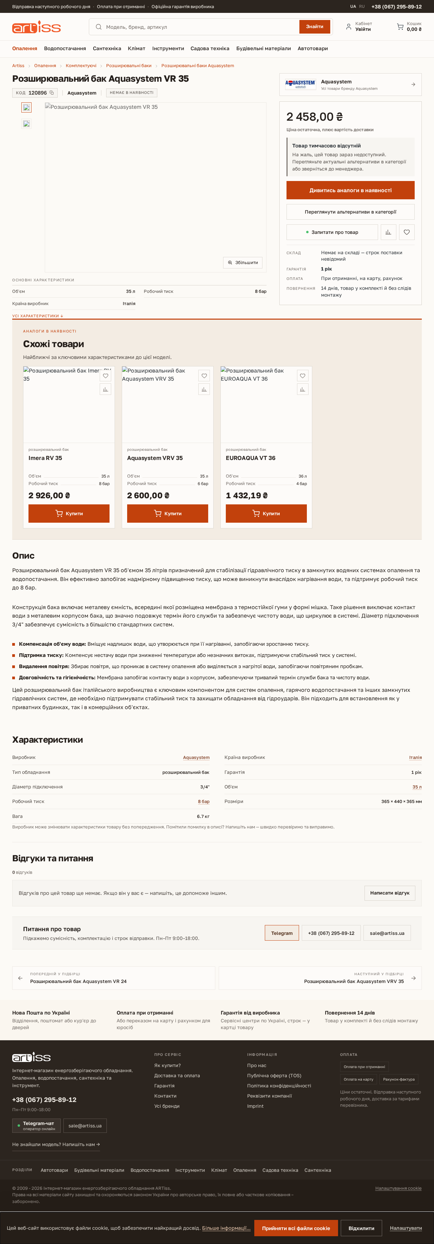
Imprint (255, 1106)
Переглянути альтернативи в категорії (350, 212)
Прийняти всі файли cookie (296, 1228)
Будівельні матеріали (99, 1170)
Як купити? (167, 1065)
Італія (415, 757)
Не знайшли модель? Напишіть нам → (56, 1144)
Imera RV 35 (45, 457)
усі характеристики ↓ (37, 316)
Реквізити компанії (269, 1096)
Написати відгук (390, 893)
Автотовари (54, 1170)
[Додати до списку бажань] (407, 232)
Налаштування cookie (398, 1188)
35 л (417, 786)
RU (362, 6)
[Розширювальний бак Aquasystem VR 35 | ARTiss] (155, 187)
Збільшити (246, 262)
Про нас (257, 1065)
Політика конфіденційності (279, 1085)
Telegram (282, 933)
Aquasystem (196, 757)
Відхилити (361, 1228)
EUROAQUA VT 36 (251, 457)
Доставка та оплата (177, 1075)
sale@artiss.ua (387, 933)
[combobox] (200, 27)
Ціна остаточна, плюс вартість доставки (330, 129)
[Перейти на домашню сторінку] (44, 26)
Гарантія (164, 1085)
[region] (139, 187)
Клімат (219, 1170)
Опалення (244, 1170)
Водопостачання (150, 1170)
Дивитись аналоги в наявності (351, 190)
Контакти (165, 1096)
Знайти (314, 26)
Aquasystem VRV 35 (154, 457)
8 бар (204, 801)
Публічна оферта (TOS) (274, 1075)
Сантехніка (317, 1170)
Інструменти (190, 1170)
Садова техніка (280, 1170)
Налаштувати (406, 1228)
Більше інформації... (226, 1228)
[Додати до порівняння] (388, 232)
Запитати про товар (335, 232)
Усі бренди (167, 1106)
